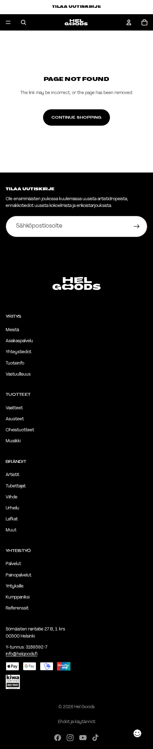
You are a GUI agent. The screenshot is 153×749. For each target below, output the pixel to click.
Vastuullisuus (18, 374)
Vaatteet (14, 408)
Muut (11, 530)
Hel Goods (84, 707)
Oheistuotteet (20, 430)
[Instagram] (70, 737)
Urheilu (12, 508)
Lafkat (12, 519)
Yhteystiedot (18, 352)
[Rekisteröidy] (136, 226)
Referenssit (17, 608)
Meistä (12, 330)
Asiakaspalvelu (19, 341)
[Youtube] (83, 737)
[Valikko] (8, 22)
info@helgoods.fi (21, 654)
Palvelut (13, 564)
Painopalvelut (18, 575)
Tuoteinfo (15, 363)
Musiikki (13, 441)
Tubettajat (16, 486)
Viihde (11, 497)
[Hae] (23, 22)
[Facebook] (57, 737)
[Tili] (129, 22)
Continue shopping (76, 117)
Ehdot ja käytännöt (76, 722)
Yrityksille (14, 586)
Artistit (12, 475)
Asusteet (15, 419)
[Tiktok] (95, 737)
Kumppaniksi (18, 597)
